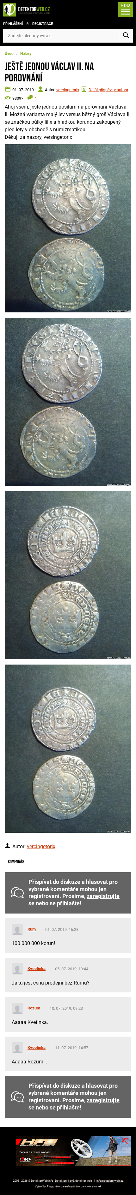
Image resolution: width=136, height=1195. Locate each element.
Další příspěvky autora (108, 89)
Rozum (34, 1008)
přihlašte (68, 903)
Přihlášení (13, 24)
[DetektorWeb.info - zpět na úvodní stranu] (28, 10)
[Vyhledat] (126, 36)
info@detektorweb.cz (109, 1180)
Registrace (42, 24)
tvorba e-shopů (65, 1186)
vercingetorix (67, 89)
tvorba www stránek (89, 1186)
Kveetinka (37, 968)
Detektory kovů (64, 1180)
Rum (32, 929)
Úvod (9, 53)
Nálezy (25, 53)
